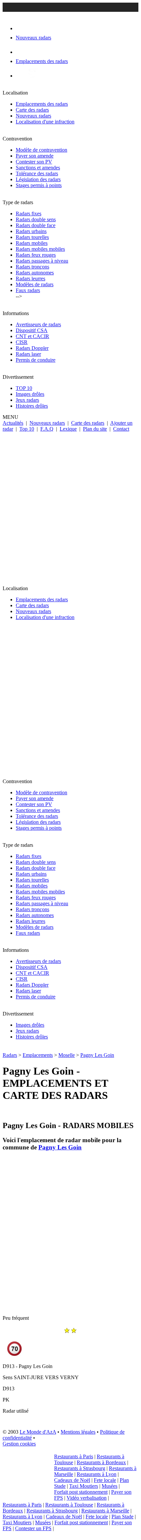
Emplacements (38, 1055)
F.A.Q (46, 429)
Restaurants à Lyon (96, 1474)
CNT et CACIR (32, 336)
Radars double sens (36, 219)
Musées (109, 1486)
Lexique (68, 429)
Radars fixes (28, 213)
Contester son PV (34, 161)
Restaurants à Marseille (105, 1510)
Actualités (13, 423)
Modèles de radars (34, 284)
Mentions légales (78, 1432)
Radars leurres (30, 278)
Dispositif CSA (32, 330)
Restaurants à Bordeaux (101, 1462)
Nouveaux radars (33, 115)
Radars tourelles (32, 237)
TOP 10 (24, 388)
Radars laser (28, 354)
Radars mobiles (32, 243)
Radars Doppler (32, 348)
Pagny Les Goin (97, 1055)
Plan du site (95, 429)
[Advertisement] (70, 505)
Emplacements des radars (42, 104)
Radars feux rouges (36, 255)
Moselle (66, 1055)
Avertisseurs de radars (38, 324)
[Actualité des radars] (32, 75)
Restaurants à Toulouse (69, 1505)
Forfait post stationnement (81, 1492)
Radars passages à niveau (42, 261)
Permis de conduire (35, 360)
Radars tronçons (32, 266)
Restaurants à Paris (73, 1456)
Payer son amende (34, 156)
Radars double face (35, 225)
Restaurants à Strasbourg (79, 1468)
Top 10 (26, 429)
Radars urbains (31, 231)
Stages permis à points (39, 185)
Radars (10, 1055)
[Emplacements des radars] (21, 52)
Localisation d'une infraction (45, 121)
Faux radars (28, 290)
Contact (121, 429)
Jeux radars (27, 400)
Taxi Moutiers (83, 1486)
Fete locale (105, 1480)
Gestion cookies (19, 1443)
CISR (22, 342)
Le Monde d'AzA (38, 1432)
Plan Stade (122, 1516)
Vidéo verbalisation (87, 1498)
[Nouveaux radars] (21, 28)
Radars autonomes (35, 272)
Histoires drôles (32, 406)
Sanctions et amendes (38, 167)
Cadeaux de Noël (72, 1480)
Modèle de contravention (41, 150)
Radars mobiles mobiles (40, 249)
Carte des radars (32, 110)
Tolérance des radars (37, 173)
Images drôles (30, 394)
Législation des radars (38, 179)
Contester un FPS (33, 1528)
